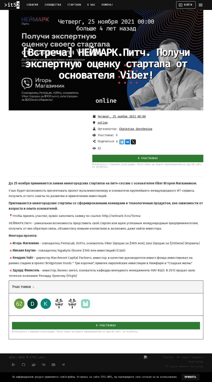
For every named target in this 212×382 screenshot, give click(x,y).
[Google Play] (14, 365)
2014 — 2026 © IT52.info (27, 357)
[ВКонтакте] (127, 141)
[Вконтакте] (43, 365)
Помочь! (107, 4)
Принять (190, 377)
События (33, 4)
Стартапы (74, 4)
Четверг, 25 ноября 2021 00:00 (122, 116)
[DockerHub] (34, 365)
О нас (91, 4)
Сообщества (53, 4)
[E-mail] (53, 365)
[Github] (24, 365)
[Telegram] (121, 141)
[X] (133, 141)
